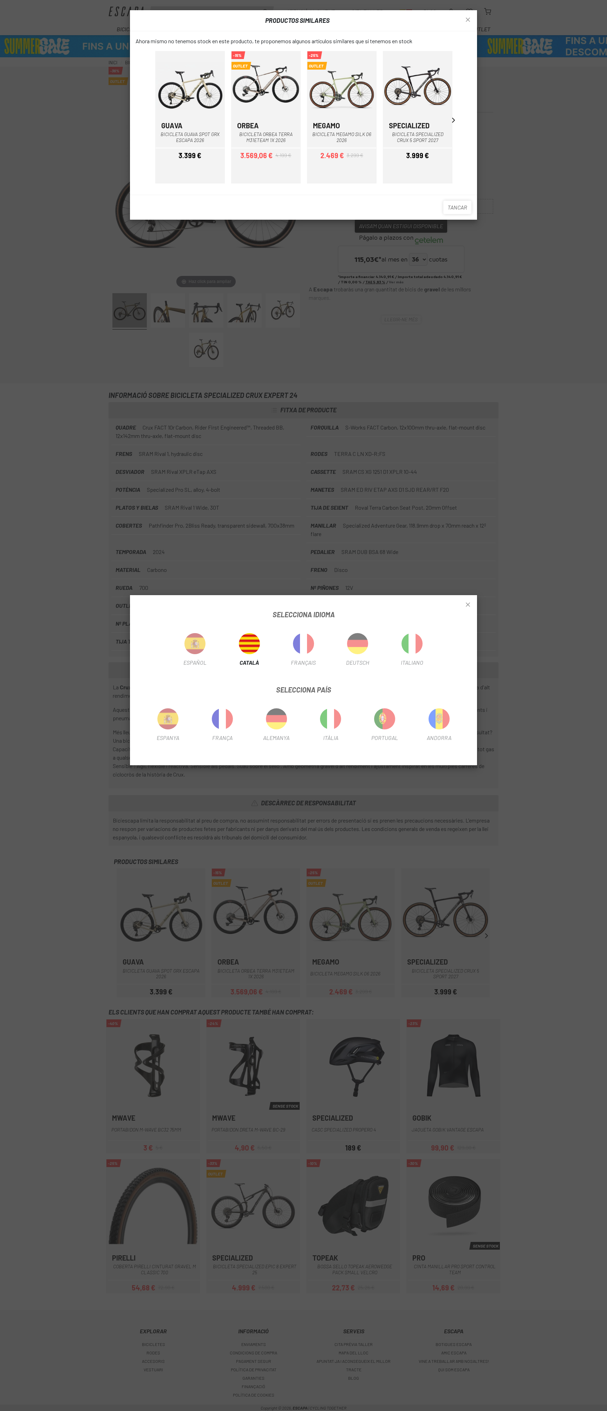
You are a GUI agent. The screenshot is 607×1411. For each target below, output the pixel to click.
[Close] (467, 605)
